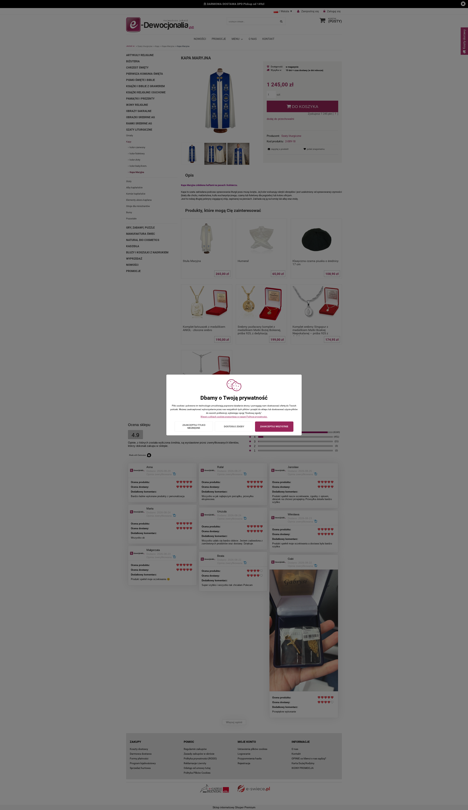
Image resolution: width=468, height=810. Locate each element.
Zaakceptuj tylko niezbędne (193, 426)
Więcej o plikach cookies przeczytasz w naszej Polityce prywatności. (234, 416)
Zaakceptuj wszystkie (274, 426)
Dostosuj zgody (234, 426)
